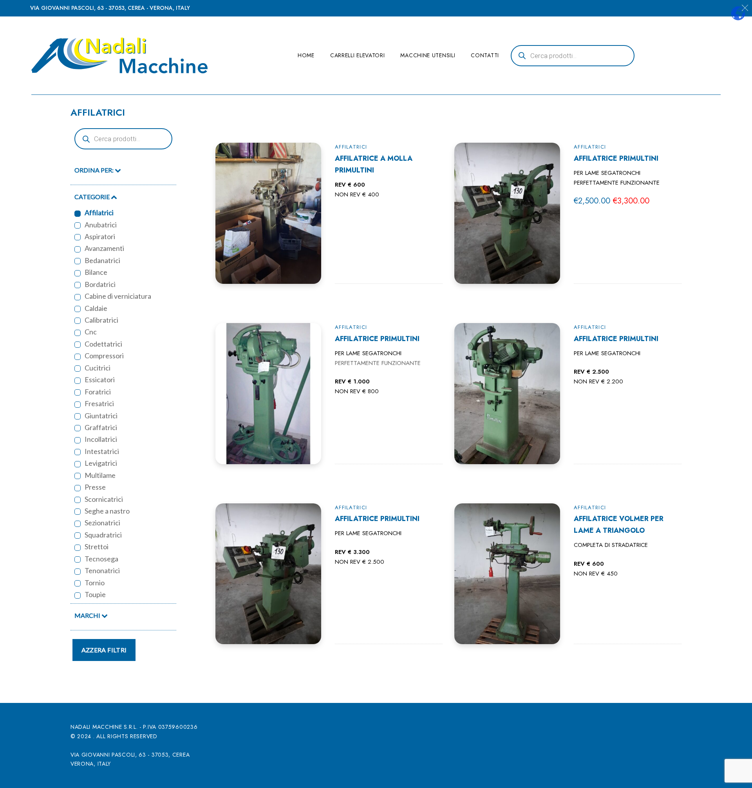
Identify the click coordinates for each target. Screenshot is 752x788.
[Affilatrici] (77, 214)
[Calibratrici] (77, 321)
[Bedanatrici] (77, 261)
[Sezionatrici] (77, 524)
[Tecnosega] (77, 559)
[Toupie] (77, 595)
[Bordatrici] (77, 285)
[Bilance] (77, 273)
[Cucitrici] (77, 368)
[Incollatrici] (77, 440)
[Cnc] (77, 333)
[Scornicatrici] (77, 500)
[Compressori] (77, 357)
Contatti (485, 55)
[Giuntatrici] (77, 416)
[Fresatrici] (77, 404)
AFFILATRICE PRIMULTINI (616, 158)
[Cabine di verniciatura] (77, 297)
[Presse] (77, 488)
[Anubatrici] (77, 225)
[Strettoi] (77, 548)
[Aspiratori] (77, 237)
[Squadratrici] (77, 535)
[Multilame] (77, 476)
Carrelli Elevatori (357, 55)
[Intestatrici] (77, 452)
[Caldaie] (77, 309)
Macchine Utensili (427, 55)
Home (306, 55)
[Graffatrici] (77, 428)
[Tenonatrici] (77, 571)
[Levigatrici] (77, 464)
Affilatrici (351, 147)
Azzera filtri (104, 650)
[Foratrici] (77, 392)
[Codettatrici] (77, 344)
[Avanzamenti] (77, 249)
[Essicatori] (77, 381)
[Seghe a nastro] (77, 511)
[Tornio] (77, 583)
